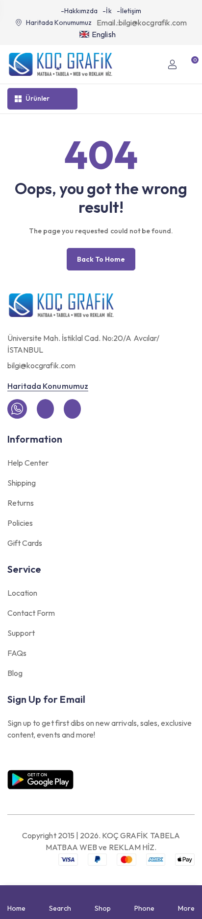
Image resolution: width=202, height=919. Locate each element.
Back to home (101, 259)
